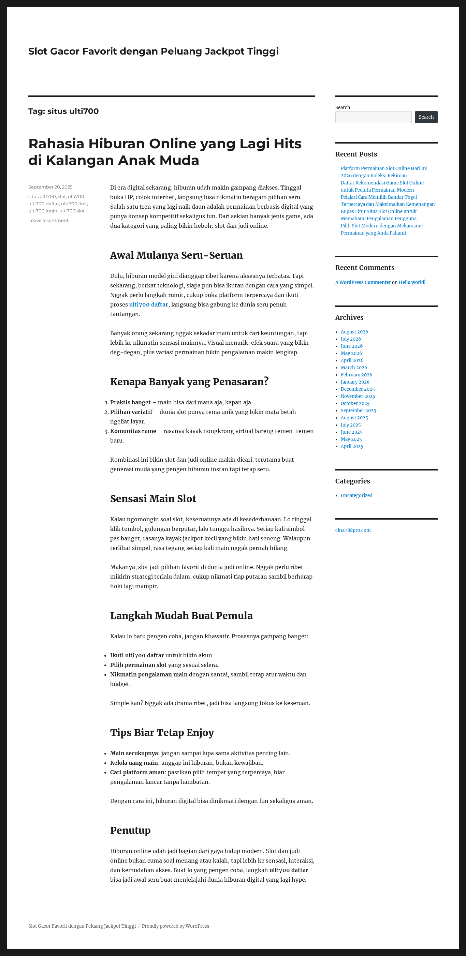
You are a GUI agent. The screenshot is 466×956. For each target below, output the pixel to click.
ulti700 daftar (148, 304)
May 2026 (351, 353)
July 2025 (351, 425)
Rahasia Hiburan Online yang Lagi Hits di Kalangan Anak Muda (165, 151)
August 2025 (354, 418)
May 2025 (351, 439)
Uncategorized (357, 495)
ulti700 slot (72, 210)
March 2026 (354, 368)
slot (62, 196)
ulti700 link (74, 203)
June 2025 (352, 432)
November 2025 (358, 396)
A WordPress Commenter (363, 282)
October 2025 (355, 403)
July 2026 (351, 339)
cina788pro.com (353, 530)
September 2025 (358, 411)
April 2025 (352, 446)
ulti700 (76, 196)
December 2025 (358, 389)
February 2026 (357, 375)
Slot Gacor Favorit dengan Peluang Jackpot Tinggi (153, 51)
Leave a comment (48, 220)
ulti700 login (42, 210)
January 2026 (355, 382)
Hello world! (412, 282)
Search (342, 107)
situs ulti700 (42, 196)
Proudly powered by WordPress (175, 926)
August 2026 (354, 332)
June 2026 (352, 346)
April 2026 (352, 360)
